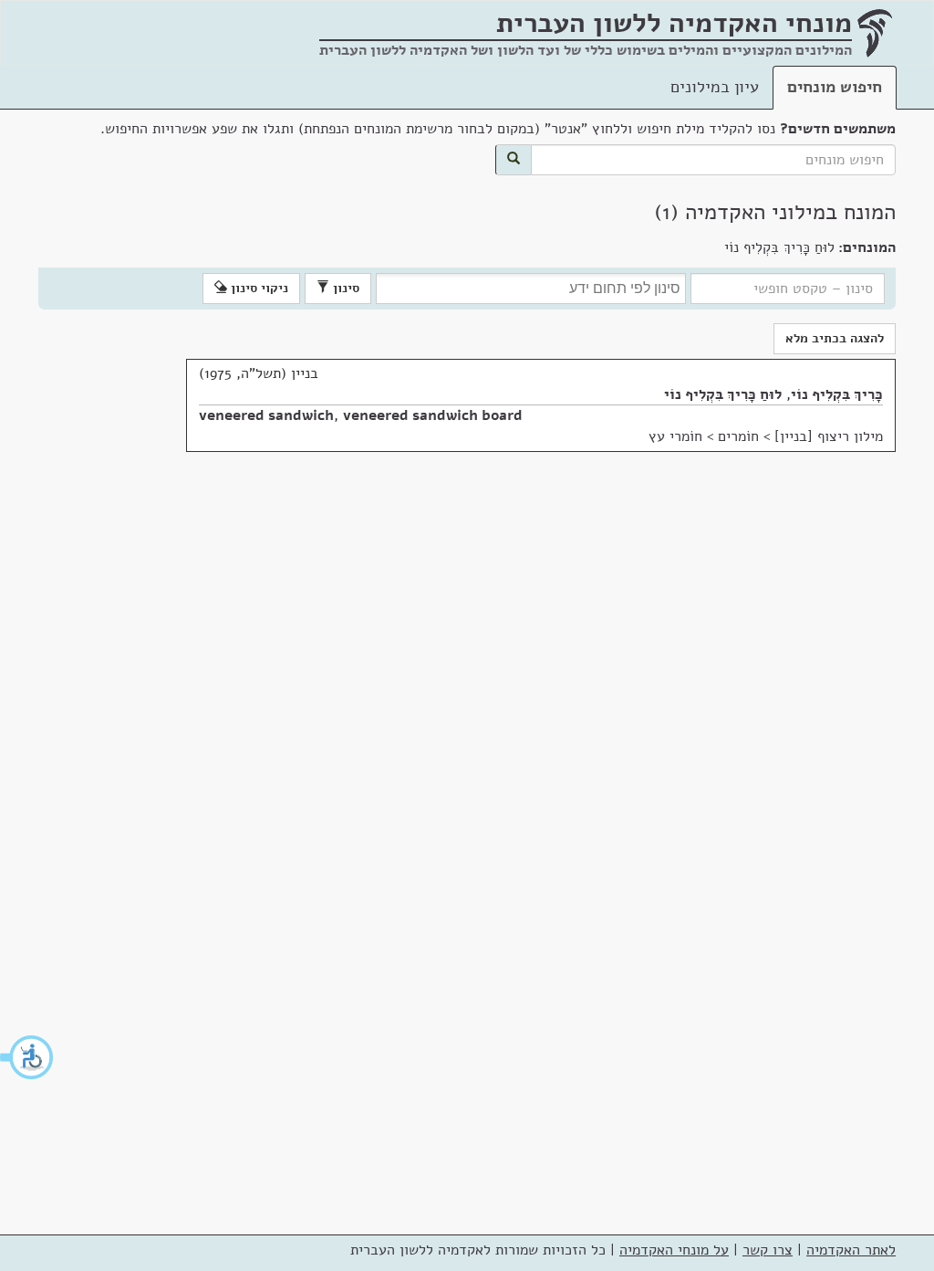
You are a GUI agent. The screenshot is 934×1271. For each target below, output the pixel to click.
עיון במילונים (714, 87)
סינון (344, 288)
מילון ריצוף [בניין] (828, 436)
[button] (27, 1057)
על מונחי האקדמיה (674, 1250)
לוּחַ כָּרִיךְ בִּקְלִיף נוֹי (723, 394)
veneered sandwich (266, 415)
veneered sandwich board (433, 415)
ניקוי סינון (257, 288)
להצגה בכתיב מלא (834, 338)
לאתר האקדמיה (851, 1250)
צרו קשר (767, 1250)
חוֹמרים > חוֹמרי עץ (704, 436)
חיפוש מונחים (834, 87)
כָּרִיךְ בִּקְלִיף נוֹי (837, 394)
